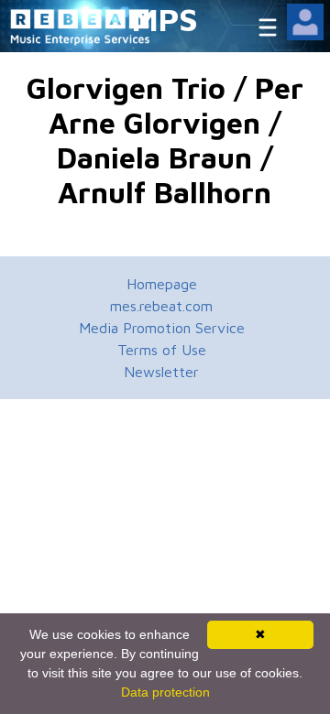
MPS (165, 19)
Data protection (165, 692)
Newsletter (161, 371)
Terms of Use (161, 349)
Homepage (161, 284)
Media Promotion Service (162, 327)
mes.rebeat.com (161, 306)
